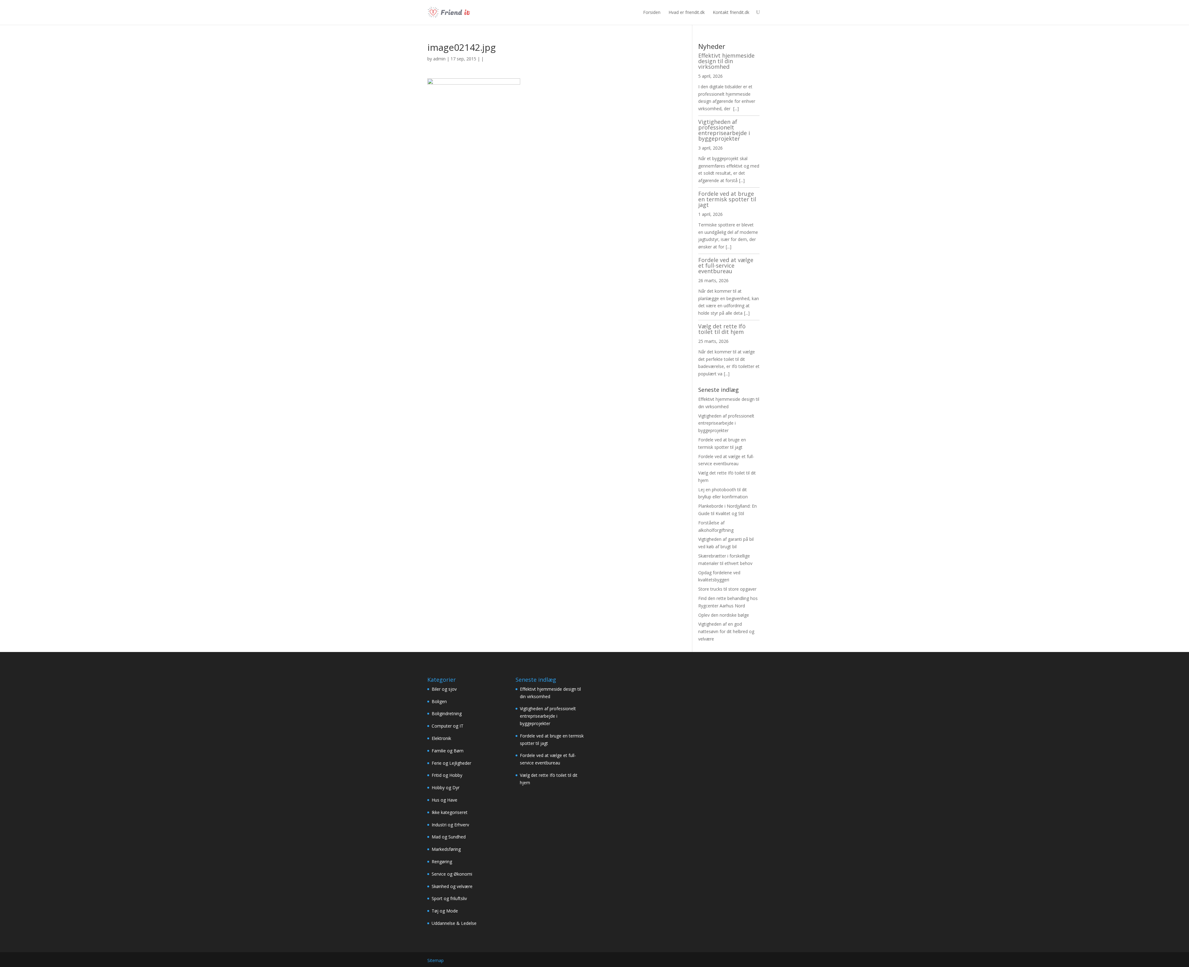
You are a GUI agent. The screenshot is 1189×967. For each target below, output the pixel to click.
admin (439, 59)
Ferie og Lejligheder (451, 763)
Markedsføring (446, 849)
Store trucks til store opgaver (727, 589)
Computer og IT (448, 726)
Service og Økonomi (452, 874)
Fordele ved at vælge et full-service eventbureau (725, 265)
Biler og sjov (444, 689)
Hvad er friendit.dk (687, 12)
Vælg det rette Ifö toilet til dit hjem (722, 328)
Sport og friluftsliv (449, 898)
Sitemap (435, 960)
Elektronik (441, 738)
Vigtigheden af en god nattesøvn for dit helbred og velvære (726, 631)
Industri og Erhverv (450, 825)
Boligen (439, 701)
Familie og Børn (448, 751)
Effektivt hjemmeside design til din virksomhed (726, 61)
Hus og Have (444, 800)
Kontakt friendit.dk (731, 12)
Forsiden (651, 12)
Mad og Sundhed (449, 837)
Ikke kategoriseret (450, 812)
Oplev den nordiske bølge (723, 615)
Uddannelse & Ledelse (454, 923)
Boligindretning (447, 713)
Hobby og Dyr (445, 787)
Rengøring (442, 861)
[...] (736, 109)
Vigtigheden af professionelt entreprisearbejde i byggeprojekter (724, 130)
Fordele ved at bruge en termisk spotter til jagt (727, 199)
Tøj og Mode (445, 911)
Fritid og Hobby (447, 775)
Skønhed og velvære (452, 886)
